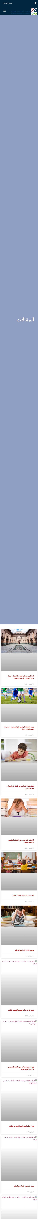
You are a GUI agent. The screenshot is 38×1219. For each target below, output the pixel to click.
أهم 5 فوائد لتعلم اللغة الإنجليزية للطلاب (21, 1126)
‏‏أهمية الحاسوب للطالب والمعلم (24, 1186)
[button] (35, 3)
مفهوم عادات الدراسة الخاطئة (24, 950)
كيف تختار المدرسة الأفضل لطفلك (23, 895)
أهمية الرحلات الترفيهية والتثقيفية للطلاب (21, 1010)
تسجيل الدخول (7, 3)
